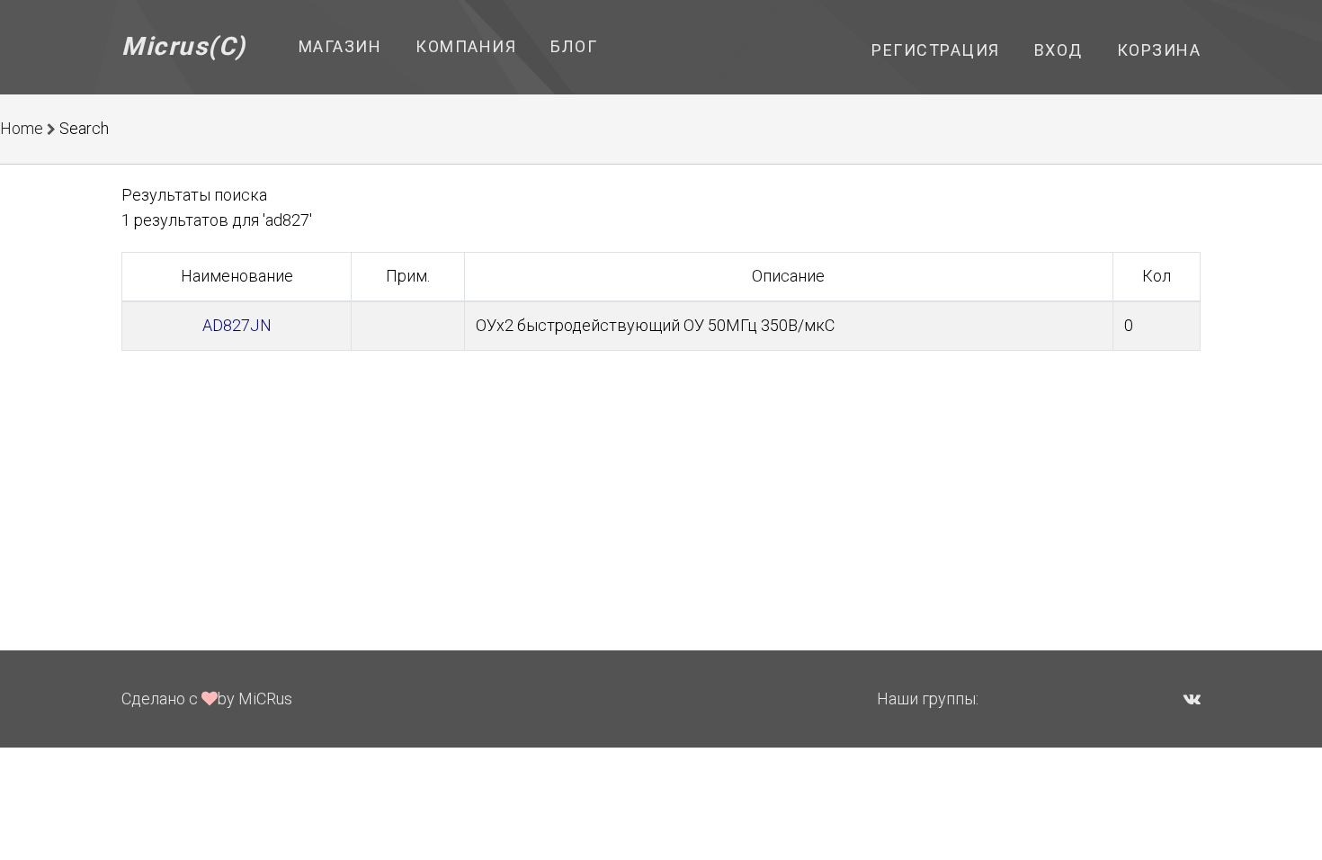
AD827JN (237, 325)
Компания (465, 46)
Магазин (340, 46)
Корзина (1159, 49)
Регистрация (935, 49)
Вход (1058, 49)
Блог (573, 46)
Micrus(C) (183, 46)
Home (21, 128)
